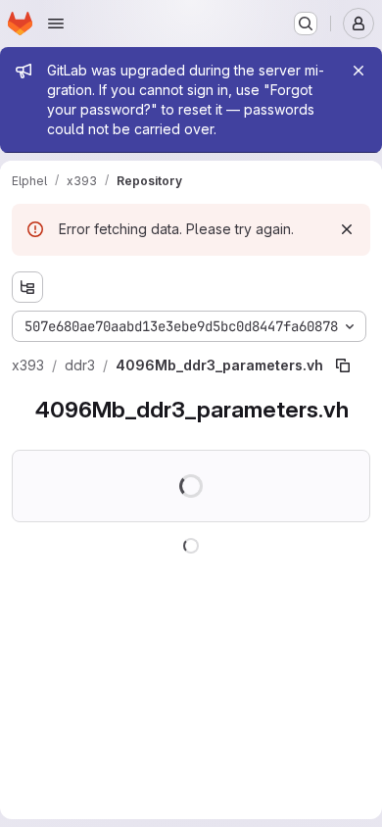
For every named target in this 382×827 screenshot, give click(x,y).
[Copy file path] (342, 365)
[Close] (358, 70)
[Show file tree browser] (27, 287)
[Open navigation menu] (56, 23)
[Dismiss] (346, 229)
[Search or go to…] (305, 23)
